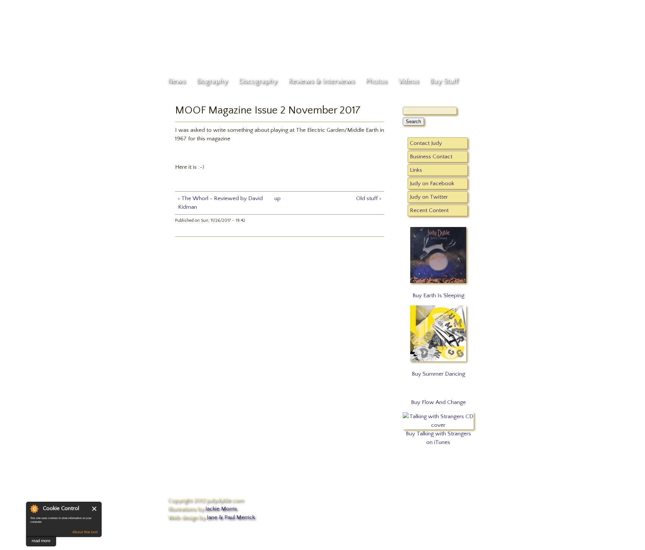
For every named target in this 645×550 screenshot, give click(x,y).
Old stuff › (368, 198)
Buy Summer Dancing (438, 374)
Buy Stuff (444, 81)
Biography (211, 81)
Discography (258, 81)
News (176, 81)
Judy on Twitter (429, 197)
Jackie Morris (221, 509)
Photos (376, 81)
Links (416, 170)
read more (41, 540)
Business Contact (431, 156)
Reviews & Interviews (321, 81)
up (277, 198)
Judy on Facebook (432, 183)
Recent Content (429, 210)
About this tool (84, 532)
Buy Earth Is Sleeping (438, 295)
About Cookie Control (34, 508)
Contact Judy (426, 143)
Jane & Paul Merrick (231, 517)
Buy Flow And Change (438, 402)
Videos (408, 81)
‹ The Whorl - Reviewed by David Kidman (220, 202)
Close (94, 508)
